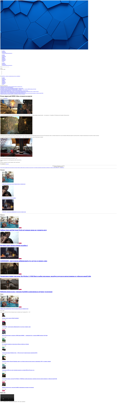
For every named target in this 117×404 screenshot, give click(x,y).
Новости (3, 55)
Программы (4, 56)
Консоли (3, 58)
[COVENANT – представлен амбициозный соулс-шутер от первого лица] (8, 210)
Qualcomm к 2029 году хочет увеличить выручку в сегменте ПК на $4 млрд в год (13, 92)
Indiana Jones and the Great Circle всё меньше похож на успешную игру (11, 86)
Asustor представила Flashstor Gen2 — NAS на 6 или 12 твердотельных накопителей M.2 (14, 90)
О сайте (3, 50)
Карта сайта (4, 52)
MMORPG (6, 98)
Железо (3, 57)
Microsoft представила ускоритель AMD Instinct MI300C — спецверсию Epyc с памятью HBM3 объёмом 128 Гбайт (25, 335)
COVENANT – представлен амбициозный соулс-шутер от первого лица (11, 88)
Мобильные (4, 59)
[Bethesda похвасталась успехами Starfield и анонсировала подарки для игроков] (9, 289)
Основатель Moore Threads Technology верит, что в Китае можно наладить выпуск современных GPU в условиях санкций (19, 91)
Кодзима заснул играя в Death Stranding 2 (6, 87)
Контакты (3, 51)
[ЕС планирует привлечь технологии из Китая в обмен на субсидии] (4, 342)
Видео (3, 61)
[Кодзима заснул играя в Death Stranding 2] (8, 196)
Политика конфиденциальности (7, 53)
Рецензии (3, 60)
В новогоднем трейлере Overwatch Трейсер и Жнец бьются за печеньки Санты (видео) (17, 167)
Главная (3, 54)
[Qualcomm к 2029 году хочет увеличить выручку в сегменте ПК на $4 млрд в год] (4, 368)
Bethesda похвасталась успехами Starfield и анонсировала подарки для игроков (26, 291)
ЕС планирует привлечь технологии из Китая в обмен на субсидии (10, 89)
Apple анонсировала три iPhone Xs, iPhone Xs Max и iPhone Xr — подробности (49, 167)
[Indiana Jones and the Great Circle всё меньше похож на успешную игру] (8, 182)
